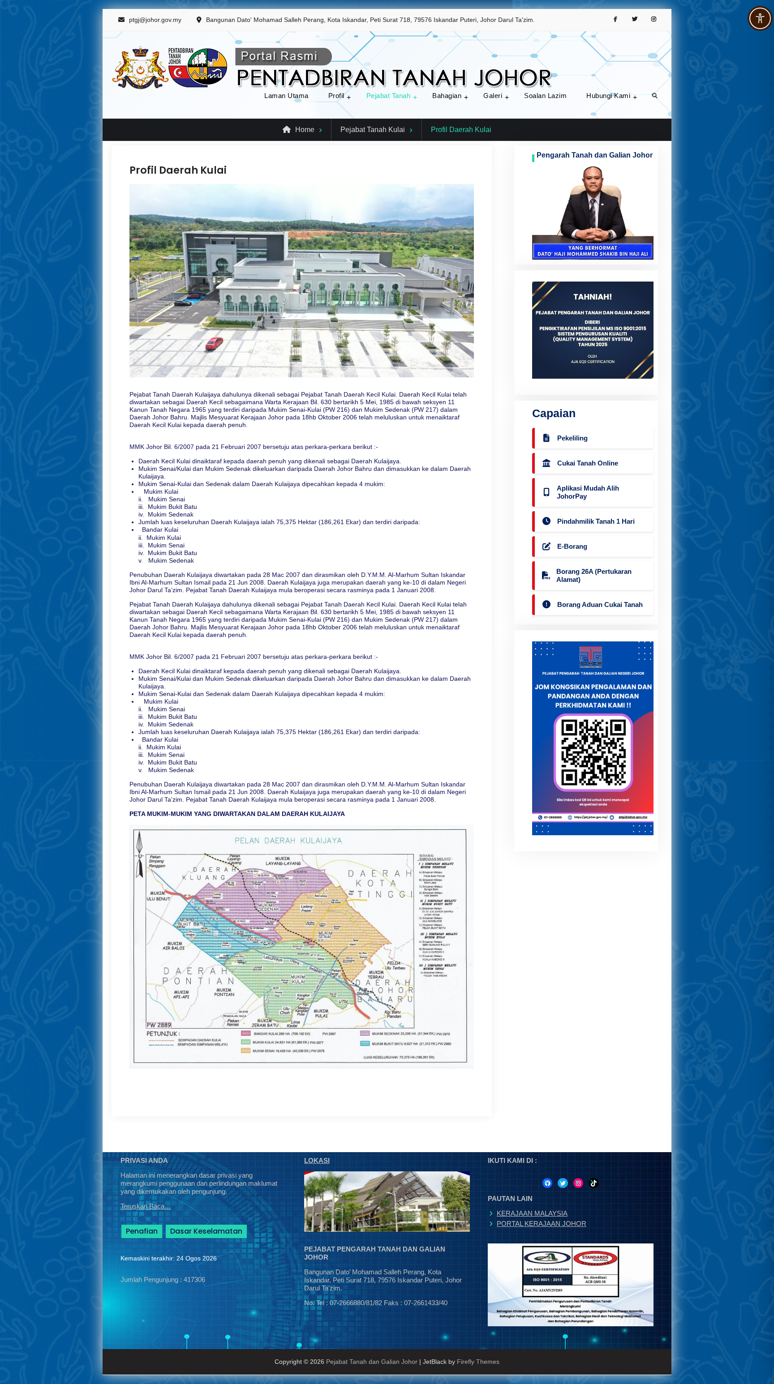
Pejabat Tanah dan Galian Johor (371, 1361)
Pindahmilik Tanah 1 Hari (596, 521)
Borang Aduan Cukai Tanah (600, 604)
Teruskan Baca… (145, 1206)
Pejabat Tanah (388, 95)
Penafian (142, 1231)
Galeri (492, 95)
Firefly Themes (478, 1361)
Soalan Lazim (545, 95)
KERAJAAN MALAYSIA (532, 1213)
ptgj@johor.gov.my (155, 19)
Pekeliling (572, 438)
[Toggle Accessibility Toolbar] (760, 18)
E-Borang (572, 546)
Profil (336, 95)
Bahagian (446, 95)
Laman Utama (286, 95)
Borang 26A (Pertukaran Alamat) (594, 575)
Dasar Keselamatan (206, 1231)
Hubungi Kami (608, 95)
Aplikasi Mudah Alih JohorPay (588, 492)
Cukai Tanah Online (587, 463)
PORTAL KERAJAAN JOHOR (541, 1223)
